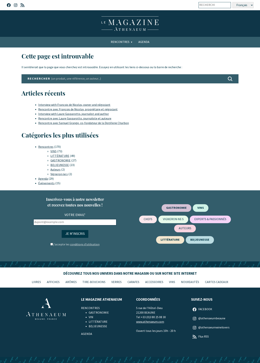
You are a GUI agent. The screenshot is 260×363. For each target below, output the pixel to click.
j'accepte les (76, 244)
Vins (172, 282)
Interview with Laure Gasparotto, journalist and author (73, 114)
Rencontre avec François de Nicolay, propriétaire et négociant (78, 109)
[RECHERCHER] (230, 79)
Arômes (71, 282)
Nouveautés (190, 282)
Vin (91, 317)
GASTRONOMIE (60, 160)
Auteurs (55, 170)
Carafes (133, 282)
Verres (116, 282)
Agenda (143, 42)
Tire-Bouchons (93, 282)
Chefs (148, 219)
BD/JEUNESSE (59, 165)
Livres (36, 282)
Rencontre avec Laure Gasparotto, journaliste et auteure (74, 118)
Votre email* (75, 215)
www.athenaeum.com (150, 322)
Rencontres (120, 42)
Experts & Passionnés (210, 219)
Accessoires (154, 282)
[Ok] (225, 5)
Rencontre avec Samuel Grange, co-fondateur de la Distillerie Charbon (83, 123)
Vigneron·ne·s (59, 174)
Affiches (53, 282)
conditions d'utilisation (85, 244)
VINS (53, 151)
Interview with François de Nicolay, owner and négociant (74, 105)
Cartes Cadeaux (216, 282)
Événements (46, 183)
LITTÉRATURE (59, 156)
